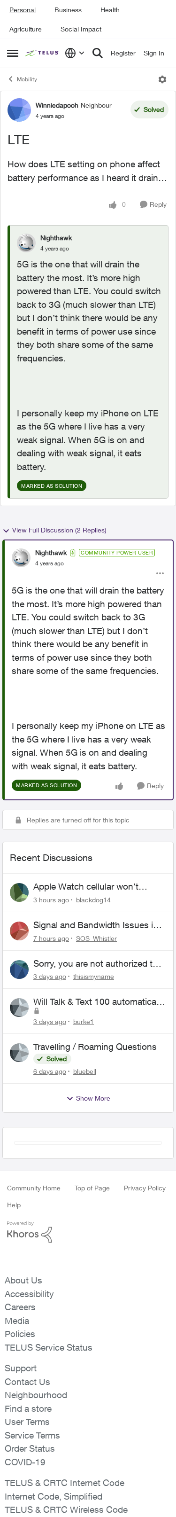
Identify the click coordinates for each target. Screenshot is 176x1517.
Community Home (34, 1188)
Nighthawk (56, 238)
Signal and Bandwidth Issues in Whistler (95, 925)
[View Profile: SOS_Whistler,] (19, 931)
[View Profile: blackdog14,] (19, 892)
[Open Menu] (162, 79)
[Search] (97, 53)
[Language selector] (75, 53)
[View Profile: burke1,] (19, 1007)
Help (14, 1205)
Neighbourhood (36, 1395)
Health (110, 10)
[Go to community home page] (42, 53)
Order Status (30, 1448)
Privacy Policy (145, 1188)
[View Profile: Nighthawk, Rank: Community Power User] (21, 557)
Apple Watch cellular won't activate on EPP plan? (85, 886)
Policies (20, 1334)
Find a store (28, 1408)
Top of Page (92, 1188)
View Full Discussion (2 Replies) (59, 530)
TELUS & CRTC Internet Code (64, 1483)
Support (21, 1368)
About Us (23, 1280)
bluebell (84, 1071)
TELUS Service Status (48, 1347)
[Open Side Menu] (12, 53)
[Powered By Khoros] (88, 1232)
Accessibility (29, 1294)
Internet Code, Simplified (53, 1496)
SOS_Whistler (96, 938)
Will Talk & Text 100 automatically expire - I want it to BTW (99, 1002)
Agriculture (25, 29)
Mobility (27, 79)
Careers (20, 1307)
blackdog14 (93, 900)
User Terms (27, 1421)
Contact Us (27, 1381)
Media (17, 1320)
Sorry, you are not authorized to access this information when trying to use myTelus (95, 964)
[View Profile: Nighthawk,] (26, 243)
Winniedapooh (57, 105)
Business (68, 10)
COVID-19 (25, 1462)
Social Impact (81, 29)
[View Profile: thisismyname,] (19, 969)
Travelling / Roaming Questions (95, 1046)
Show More (93, 1098)
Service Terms (32, 1435)
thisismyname (93, 976)
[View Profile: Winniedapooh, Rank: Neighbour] (19, 110)
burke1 (83, 1021)
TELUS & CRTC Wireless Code (66, 1509)
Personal (22, 10)
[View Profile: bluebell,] (19, 1052)
